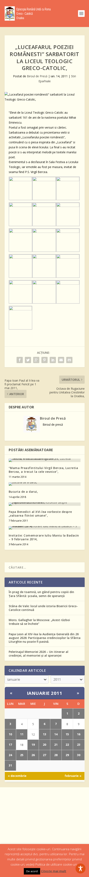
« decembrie (17, 776)
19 (33, 745)
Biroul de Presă (37, 76)
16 (78, 734)
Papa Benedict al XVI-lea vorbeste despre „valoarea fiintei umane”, (40, 513)
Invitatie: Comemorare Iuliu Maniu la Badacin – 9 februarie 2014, (44, 537)
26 (33, 755)
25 (21, 755)
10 (10, 734)
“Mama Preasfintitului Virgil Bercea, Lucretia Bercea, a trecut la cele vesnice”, (43, 470)
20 (44, 745)
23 (78, 745)
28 (56, 755)
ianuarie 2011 (44, 693)
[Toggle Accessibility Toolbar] (80, 868)
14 (56, 734)
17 (10, 745)
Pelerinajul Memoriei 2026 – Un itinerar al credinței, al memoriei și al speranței (38, 653)
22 (67, 745)
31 (10, 765)
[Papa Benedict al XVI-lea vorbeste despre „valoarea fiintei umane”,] (45, 504)
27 (44, 755)
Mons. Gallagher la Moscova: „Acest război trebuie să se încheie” (39, 622)
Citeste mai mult (53, 871)
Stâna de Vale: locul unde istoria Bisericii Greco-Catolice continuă (43, 608)
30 (78, 755)
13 (44, 734)
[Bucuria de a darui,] (45, 484)
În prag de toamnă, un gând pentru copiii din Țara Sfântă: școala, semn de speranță (41, 594)
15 (67, 734)
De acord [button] (32, 871)
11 (21, 734)
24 (10, 755)
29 (67, 755)
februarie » (73, 776)
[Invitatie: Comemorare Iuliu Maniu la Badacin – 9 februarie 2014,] (45, 527)
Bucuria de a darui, (23, 492)
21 (56, 745)
